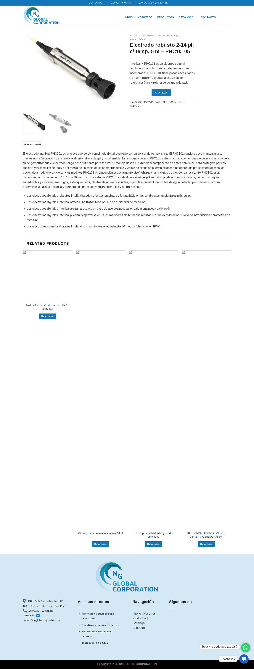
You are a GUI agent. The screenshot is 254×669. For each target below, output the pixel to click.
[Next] (117, 70)
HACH (158, 102)
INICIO (129, 17)
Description (32, 144)
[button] (244, 659)
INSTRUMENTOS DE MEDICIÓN (159, 35)
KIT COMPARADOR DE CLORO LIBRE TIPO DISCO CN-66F (206, 535)
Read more (47, 316)
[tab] (32, 144)
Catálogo (186, 17)
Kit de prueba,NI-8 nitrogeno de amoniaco (153, 535)
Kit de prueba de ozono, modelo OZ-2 (100, 533)
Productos (165, 17)
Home (133, 35)
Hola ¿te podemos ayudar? (219, 646)
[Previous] (29, 70)
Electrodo (138, 38)
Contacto (208, 17)
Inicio (137, 613)
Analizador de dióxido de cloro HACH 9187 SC (47, 307)
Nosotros (144, 17)
